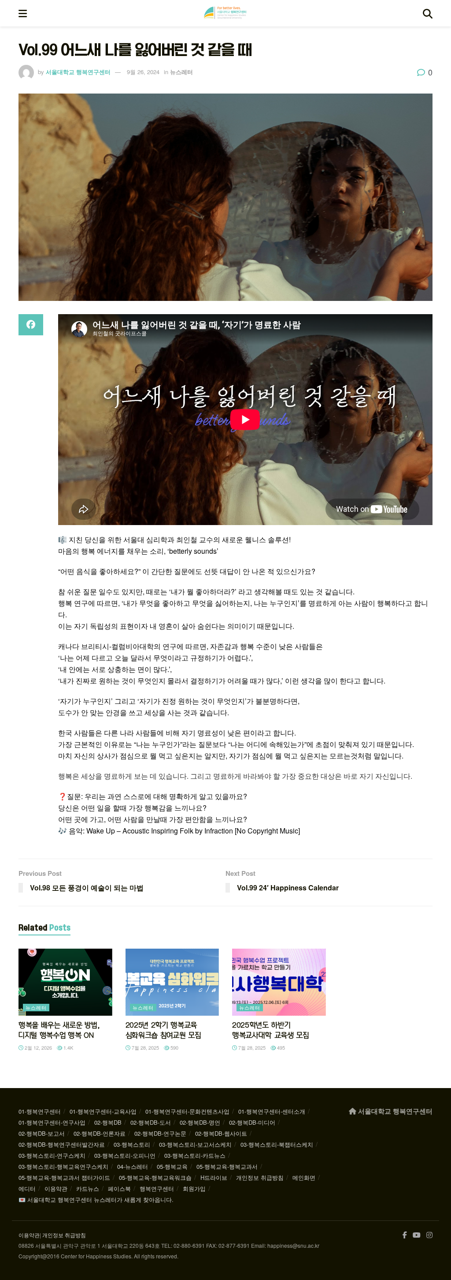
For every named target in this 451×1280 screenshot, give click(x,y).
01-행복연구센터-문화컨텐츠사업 (187, 1111)
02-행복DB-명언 (200, 1122)
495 (280, 1047)
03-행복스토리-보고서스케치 (195, 1144)
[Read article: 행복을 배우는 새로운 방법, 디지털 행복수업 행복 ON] (65, 982)
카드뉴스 (87, 1188)
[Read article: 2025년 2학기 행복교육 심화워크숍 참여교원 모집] (172, 982)
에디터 (27, 1188)
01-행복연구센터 (39, 1111)
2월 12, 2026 (37, 1047)
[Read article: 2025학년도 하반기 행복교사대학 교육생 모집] (279, 982)
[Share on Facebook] (30, 324)
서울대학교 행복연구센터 (78, 72)
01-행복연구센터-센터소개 (271, 1111)
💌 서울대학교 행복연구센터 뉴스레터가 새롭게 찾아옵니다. (96, 1199)
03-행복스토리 (132, 1144)
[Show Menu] (22, 13)
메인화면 (303, 1177)
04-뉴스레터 (132, 1166)
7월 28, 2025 (144, 1047)
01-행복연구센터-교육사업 (103, 1111)
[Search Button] (428, 13)
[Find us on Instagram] (429, 1235)
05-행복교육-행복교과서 (227, 1166)
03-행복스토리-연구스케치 (51, 1155)
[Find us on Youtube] (417, 1235)
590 (173, 1047)
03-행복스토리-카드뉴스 (195, 1155)
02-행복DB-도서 (150, 1122)
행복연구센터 (157, 1188)
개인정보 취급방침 (260, 1177)
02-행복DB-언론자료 (100, 1133)
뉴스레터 (181, 72)
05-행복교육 (172, 1166)
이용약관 (55, 1188)
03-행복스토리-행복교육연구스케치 (63, 1166)
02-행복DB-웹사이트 (221, 1133)
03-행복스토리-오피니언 (124, 1155)
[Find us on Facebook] (405, 1235)
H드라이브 (213, 1177)
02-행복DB (108, 1122)
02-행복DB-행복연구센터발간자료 (61, 1144)
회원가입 (194, 1188)
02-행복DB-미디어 (252, 1122)
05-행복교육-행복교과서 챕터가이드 (64, 1177)
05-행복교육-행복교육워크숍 (155, 1177)
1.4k (67, 1047)
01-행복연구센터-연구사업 (51, 1122)
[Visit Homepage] (225, 13)
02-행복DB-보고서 (41, 1133)
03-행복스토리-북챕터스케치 (276, 1144)
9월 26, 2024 (143, 72)
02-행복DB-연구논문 (160, 1133)
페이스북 (119, 1188)
